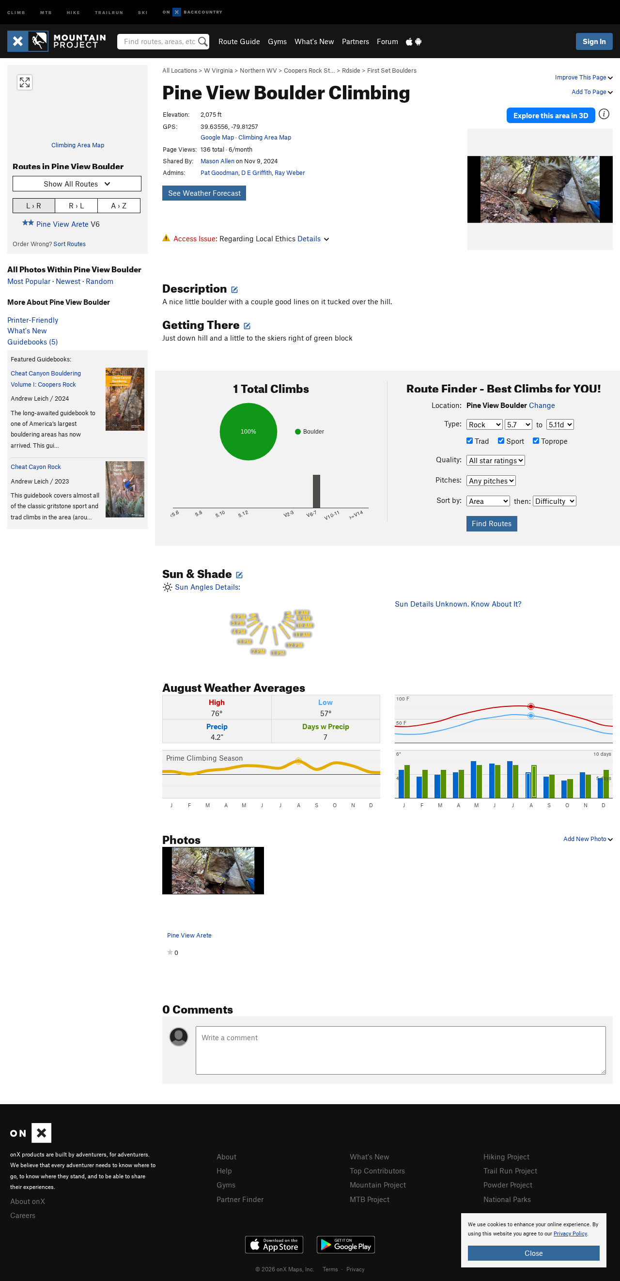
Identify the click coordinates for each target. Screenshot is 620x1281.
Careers (22, 1215)
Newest (68, 281)
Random (99, 281)
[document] (534, 1240)
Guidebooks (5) (32, 341)
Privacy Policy (570, 1234)
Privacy (355, 1268)
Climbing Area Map (77, 145)
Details (309, 238)
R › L (76, 205)
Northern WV (258, 70)
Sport (514, 441)
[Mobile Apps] (413, 41)
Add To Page (590, 91)
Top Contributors (377, 1170)
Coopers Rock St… (309, 70)
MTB (46, 12)
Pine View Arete (62, 223)
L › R (33, 205)
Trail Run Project (510, 1170)
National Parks (507, 1199)
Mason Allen (217, 161)
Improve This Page (581, 77)
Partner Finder (240, 1199)
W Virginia (218, 70)
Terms (330, 1268)
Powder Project (507, 1184)
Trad (481, 441)
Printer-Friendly (32, 319)
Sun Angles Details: (242, 619)
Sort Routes (69, 244)
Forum (387, 41)
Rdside (351, 70)
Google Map (217, 137)
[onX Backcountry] (192, 12)
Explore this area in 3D (551, 115)
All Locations (179, 70)
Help (224, 1170)
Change (542, 405)
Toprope (553, 441)
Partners (355, 41)
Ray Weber (290, 172)
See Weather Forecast (204, 192)
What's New (314, 41)
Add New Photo (585, 839)
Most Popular (28, 281)
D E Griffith (256, 172)
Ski (143, 12)
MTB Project (369, 1199)
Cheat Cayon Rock (36, 466)
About (226, 1156)
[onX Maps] (30, 1140)
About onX (27, 1201)
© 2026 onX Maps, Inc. (284, 1268)
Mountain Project (378, 1184)
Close (534, 1253)
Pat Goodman (219, 172)
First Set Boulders (392, 70)
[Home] (61, 41)
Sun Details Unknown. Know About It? (458, 603)
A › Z (118, 205)
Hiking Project (506, 1156)
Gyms (277, 41)
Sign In (594, 41)
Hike (73, 12)
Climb (16, 12)
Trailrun (109, 12)
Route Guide (239, 41)
